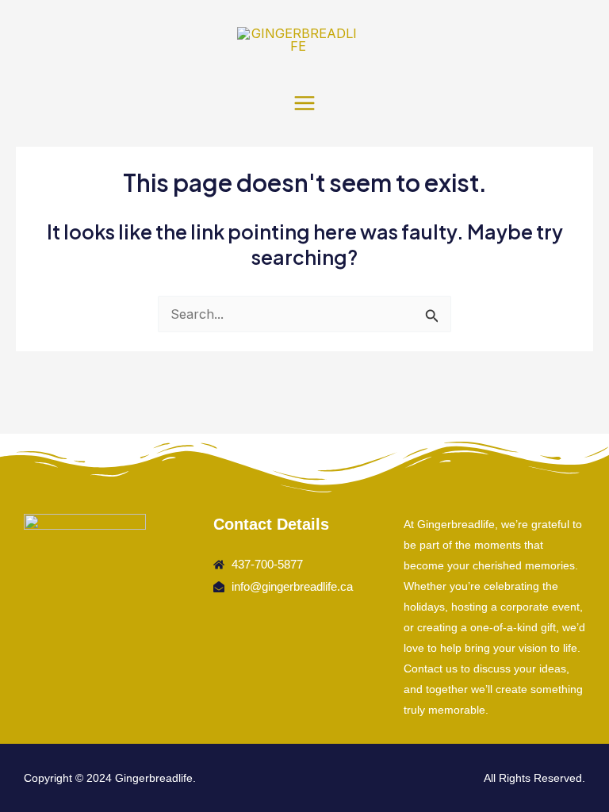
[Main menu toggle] (305, 103)
